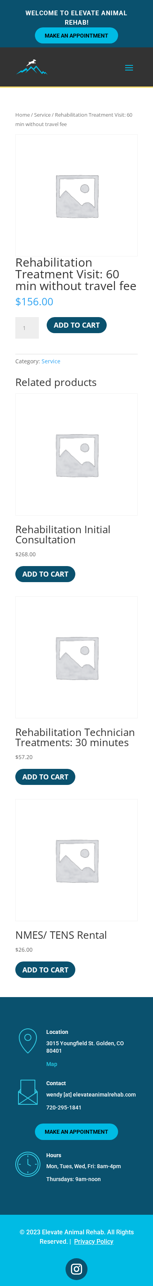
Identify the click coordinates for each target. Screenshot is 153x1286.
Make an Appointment (76, 35)
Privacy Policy (93, 1241)
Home (22, 114)
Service (42, 114)
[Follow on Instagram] (76, 1269)
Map (51, 1064)
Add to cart (77, 325)
